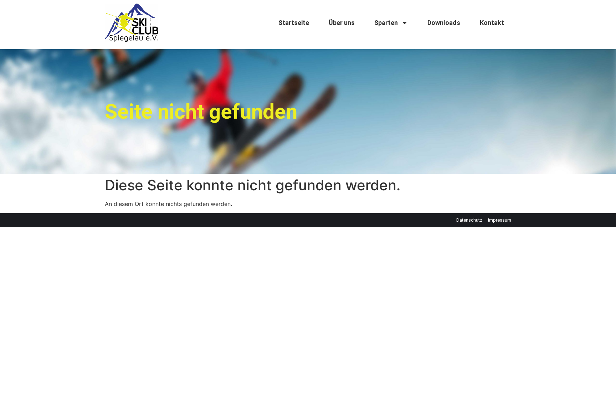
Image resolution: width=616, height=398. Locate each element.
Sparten (386, 22)
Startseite (293, 22)
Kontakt (492, 22)
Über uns (342, 22)
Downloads (443, 22)
